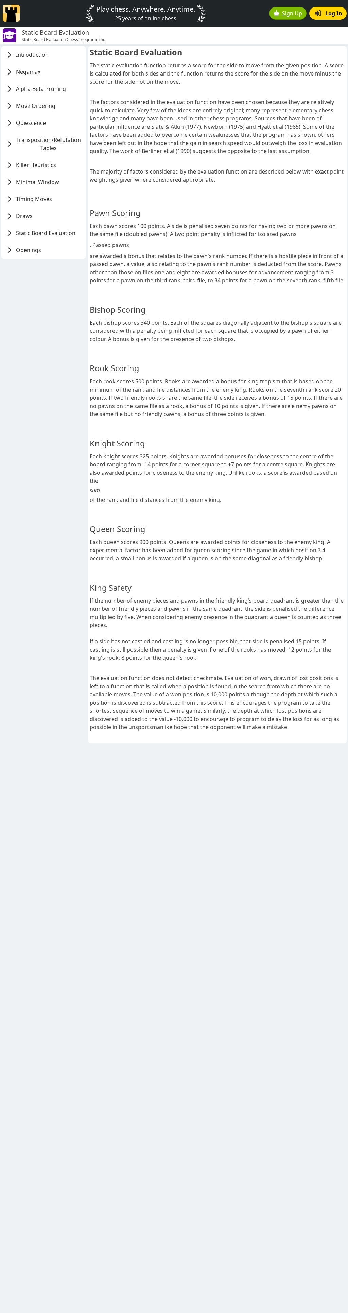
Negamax (28, 72)
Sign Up (292, 13)
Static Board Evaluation (45, 233)
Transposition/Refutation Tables (48, 144)
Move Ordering (35, 106)
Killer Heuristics (36, 165)
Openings (28, 250)
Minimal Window (37, 182)
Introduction (32, 55)
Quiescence (31, 123)
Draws (24, 216)
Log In (333, 13)
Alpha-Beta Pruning (41, 89)
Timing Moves (34, 199)
